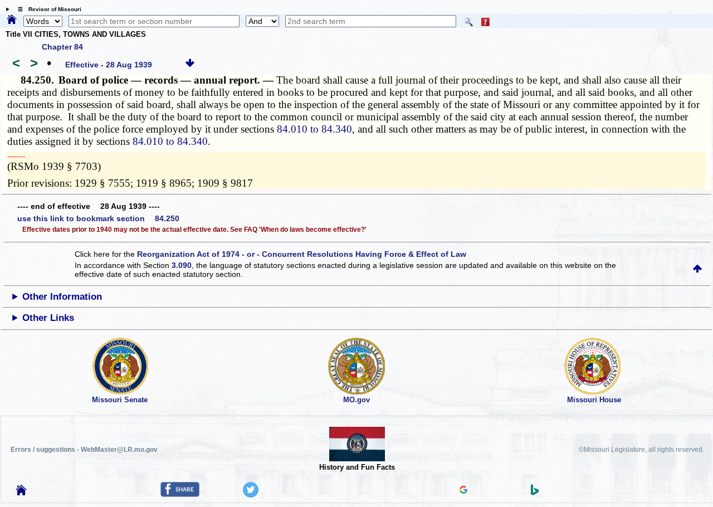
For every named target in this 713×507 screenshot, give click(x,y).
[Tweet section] (250, 494)
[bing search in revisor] (535, 492)
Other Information (62, 296)
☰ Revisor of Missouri (46, 9)
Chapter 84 (62, 46)
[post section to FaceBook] (179, 494)
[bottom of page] (189, 64)
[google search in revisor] (463, 490)
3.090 (182, 265)
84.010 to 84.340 (314, 129)
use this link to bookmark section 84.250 (98, 218)
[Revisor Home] (21, 492)
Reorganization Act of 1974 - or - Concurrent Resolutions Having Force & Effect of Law (301, 254)
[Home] (12, 20)
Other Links (48, 318)
